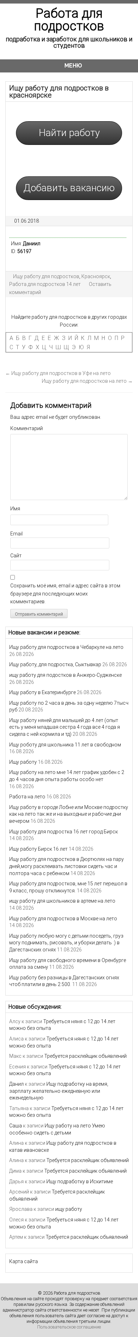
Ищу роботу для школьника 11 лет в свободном (65, 744)
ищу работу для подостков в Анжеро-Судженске (65, 675)
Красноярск (95, 276)
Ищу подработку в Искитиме (79, 1181)
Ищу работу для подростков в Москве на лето (63, 918)
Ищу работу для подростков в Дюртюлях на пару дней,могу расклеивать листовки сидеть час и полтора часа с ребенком (66, 866)
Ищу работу (23, 762)
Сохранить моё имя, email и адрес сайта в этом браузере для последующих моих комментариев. (65, 593)
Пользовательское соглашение (69, 1327)
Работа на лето (27, 796)
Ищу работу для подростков (46, 276)
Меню (73, 65)
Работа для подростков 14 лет (45, 284)
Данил (16, 1084)
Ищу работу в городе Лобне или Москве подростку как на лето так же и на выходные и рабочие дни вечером (68, 814)
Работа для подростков (69, 20)
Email (16, 533)
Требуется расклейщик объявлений (85, 1056)
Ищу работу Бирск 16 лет (38, 849)
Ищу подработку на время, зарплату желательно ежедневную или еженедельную (58, 1091)
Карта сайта (23, 1261)
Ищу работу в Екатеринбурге (42, 692)
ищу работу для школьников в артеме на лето (62, 901)
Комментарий (26, 428)
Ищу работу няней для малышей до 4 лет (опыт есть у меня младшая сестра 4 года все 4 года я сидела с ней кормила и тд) (64, 727)
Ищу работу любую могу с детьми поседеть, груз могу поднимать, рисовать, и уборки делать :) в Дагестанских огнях (66, 942)
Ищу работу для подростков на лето (87, 381)
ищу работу (68, 1209)
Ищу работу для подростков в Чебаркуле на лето (66, 647)
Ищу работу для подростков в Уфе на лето (58, 373)
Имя (15, 508)
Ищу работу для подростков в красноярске (59, 91)
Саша (15, 1125)
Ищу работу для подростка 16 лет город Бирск (63, 831)
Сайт (16, 555)
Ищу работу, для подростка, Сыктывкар (55, 664)
